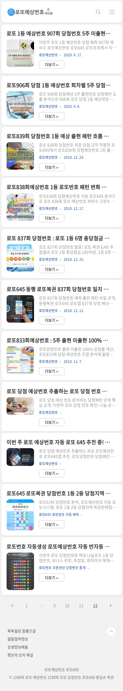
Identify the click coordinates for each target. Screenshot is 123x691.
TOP (111, 631)
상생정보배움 (17, 647)
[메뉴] (112, 11)
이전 (12, 605)
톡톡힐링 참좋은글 (21, 631)
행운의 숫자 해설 (20, 655)
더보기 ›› (51, 64)
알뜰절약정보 (17, 639)
